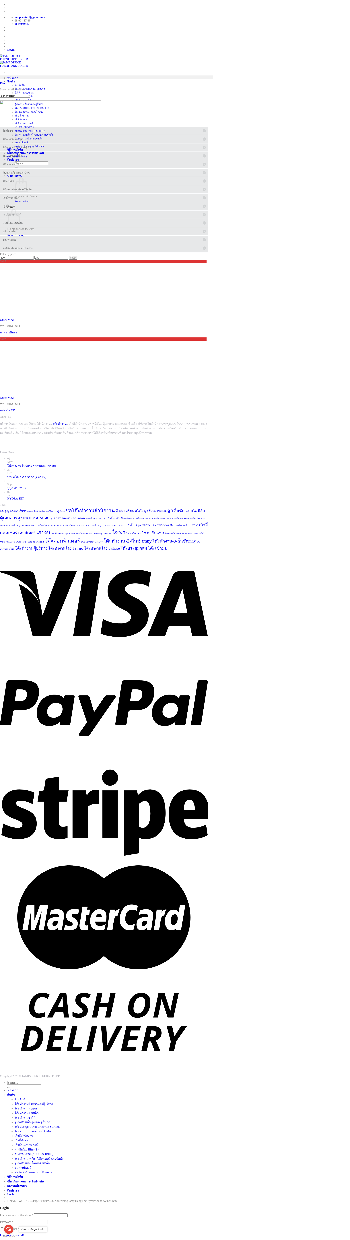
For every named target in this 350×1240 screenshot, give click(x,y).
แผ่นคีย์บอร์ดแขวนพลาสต (82, 534)
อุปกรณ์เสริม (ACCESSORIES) (34, 1154)
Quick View (7, 319)
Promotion (13, 4)
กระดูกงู (4, 511)
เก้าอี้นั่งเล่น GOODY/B (163, 519)
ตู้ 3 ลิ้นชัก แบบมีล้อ (155, 511)
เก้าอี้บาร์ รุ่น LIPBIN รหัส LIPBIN (146, 525)
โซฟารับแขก (153, 533)
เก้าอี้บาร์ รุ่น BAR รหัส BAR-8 (50, 526)
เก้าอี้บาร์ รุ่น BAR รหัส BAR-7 (23, 526)
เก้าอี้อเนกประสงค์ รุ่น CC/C (182, 525)
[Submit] (8, 1087)
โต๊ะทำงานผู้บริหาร (31, 548)
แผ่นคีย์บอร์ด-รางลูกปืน (60, 534)
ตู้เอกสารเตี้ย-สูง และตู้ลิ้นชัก (32, 1122)
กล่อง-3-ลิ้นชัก (18, 511)
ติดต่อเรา (13, 1190)
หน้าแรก (12, 78)
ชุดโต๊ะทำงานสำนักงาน (90, 510)
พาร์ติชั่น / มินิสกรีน (27, 1149)
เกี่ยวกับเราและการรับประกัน (25, 1181)
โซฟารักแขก (133, 533)
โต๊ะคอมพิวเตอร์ (62, 541)
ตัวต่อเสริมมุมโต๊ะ (129, 511)
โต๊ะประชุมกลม (133, 548)
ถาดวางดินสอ (9, 332)
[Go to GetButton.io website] (9, 1236)
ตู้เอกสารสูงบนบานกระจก (25, 517)
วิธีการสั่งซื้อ (15, 1176)
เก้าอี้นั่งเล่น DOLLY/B (144, 519)
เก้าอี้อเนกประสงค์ (26, 1144)
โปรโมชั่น (21, 1099)
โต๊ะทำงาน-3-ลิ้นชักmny (174, 541)
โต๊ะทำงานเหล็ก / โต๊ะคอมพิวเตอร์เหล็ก (34, 135)
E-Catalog (13, 11)
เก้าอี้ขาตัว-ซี (128, 519)
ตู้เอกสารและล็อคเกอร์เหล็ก (32, 1163)
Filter (73, 257)
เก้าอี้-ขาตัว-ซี (115, 518)
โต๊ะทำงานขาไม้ (25, 1117)
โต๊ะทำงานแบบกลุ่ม (27, 1108)
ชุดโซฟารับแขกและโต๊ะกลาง (33, 1172)
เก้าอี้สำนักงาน (24, 1135)
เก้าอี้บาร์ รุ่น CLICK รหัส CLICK (77, 526)
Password (6, 1221)
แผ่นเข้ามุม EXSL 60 (102, 534)
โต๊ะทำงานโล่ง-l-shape (65, 548)
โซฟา (118, 532)
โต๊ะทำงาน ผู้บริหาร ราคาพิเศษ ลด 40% (32, 465)
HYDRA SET (15, 498)
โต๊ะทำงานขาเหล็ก (27, 1113)
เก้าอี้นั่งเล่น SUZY (181, 519)
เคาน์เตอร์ (27, 533)
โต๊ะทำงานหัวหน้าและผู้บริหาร (34, 1103)
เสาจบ (43, 532)
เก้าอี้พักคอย (22, 1140)
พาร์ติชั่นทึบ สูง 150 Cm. (96, 519)
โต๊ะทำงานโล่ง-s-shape (102, 548)
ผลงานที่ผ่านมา (17, 1185)
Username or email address (16, 1215)
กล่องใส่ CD (7, 410)
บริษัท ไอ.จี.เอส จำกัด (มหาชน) (26, 477)
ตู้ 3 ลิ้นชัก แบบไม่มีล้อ (186, 511)
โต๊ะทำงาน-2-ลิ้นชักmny (127, 541)
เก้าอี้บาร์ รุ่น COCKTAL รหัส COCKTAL (109, 526)
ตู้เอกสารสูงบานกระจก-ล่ (67, 518)
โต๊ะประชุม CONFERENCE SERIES (37, 1126)
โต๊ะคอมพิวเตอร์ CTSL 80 (92, 542)
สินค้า (11, 81)
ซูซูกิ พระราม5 (16, 488)
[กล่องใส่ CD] (27, 394)
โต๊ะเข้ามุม (157, 548)
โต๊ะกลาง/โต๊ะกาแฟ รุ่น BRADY (178, 534)
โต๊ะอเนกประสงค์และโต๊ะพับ (33, 1131)
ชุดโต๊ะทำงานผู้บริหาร (55, 511)
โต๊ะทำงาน (60, 423)
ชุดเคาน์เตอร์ (23, 1167)
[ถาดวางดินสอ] (27, 316)
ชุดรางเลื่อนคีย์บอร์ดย (36, 511)
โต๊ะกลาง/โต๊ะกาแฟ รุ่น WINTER (30, 542)
